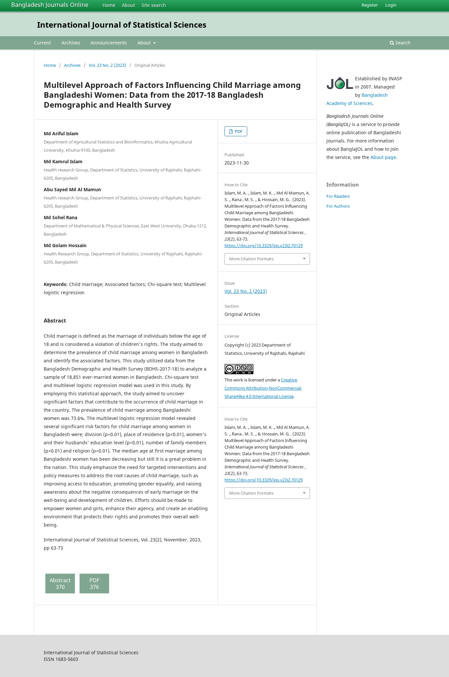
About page (383, 157)
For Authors (338, 206)
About (128, 5)
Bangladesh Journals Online (49, 5)
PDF (238, 131)
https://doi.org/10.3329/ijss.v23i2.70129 (264, 245)
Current (42, 42)
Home (109, 5)
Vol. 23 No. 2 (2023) (107, 65)
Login (390, 5)
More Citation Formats (251, 259)
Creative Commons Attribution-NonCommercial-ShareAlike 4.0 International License (263, 388)
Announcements (109, 42)
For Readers (338, 196)
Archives (70, 42)
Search (402, 42)
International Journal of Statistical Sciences (121, 24)
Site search (154, 5)
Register (370, 5)
